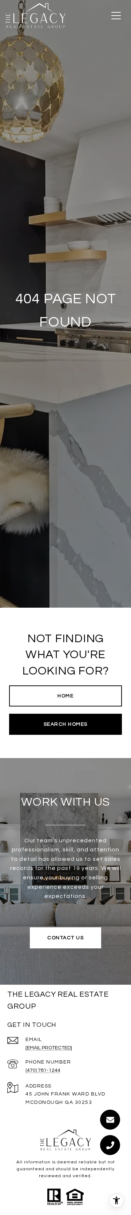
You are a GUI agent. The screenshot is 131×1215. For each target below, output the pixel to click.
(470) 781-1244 (42, 1070)
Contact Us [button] (65, 937)
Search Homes (66, 724)
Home (65, 695)
